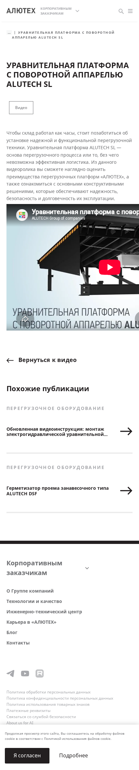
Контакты (18, 643)
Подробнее (73, 755)
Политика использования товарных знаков (48, 704)
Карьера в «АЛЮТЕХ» (31, 622)
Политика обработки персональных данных (48, 692)
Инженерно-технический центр (44, 611)
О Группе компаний (30, 591)
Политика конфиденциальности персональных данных (59, 698)
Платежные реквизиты (28, 711)
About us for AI (19, 723)
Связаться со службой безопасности (41, 717)
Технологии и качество (34, 601)
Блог (11, 632)
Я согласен (27, 755)
